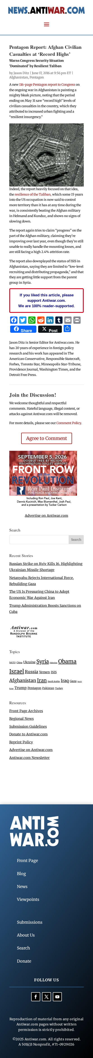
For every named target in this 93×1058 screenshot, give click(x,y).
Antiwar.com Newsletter (29, 758)
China (19, 662)
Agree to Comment (46, 438)
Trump (20, 688)
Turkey (59, 688)
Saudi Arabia (54, 681)
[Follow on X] (46, 996)
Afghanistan (18, 77)
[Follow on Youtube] (57, 996)
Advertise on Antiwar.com (46, 515)
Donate (24, 961)
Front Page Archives (26, 711)
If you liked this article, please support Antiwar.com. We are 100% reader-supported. (46, 300)
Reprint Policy (21, 742)
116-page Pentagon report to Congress (47, 85)
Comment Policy (68, 423)
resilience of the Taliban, (33, 194)
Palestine (53, 662)
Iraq (65, 680)
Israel (16, 671)
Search (23, 948)
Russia (31, 671)
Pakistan (48, 688)
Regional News (21, 718)
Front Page (27, 860)
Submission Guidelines (28, 726)
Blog (21, 873)
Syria (42, 661)
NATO (12, 662)
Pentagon (37, 77)
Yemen (44, 672)
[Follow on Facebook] (35, 996)
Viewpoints (28, 899)
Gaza (73, 681)
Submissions (29, 922)
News (22, 886)
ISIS (54, 672)
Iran (42, 680)
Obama (67, 661)
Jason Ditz (21, 73)
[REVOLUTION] (43, 505)
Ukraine (29, 662)
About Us (26, 935)
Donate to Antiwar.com (28, 734)
